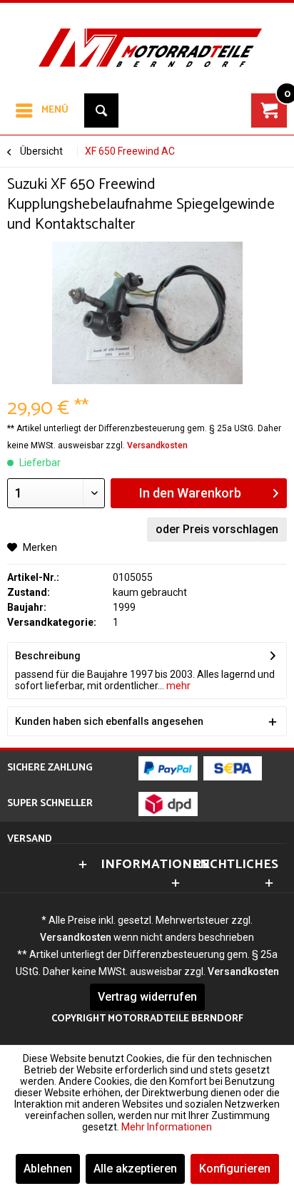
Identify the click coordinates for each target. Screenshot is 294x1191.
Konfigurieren (234, 1168)
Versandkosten (157, 445)
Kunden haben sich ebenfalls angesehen (109, 721)
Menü (55, 110)
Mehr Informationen (166, 1127)
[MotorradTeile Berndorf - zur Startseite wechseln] (147, 38)
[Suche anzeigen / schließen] (101, 110)
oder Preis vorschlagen (217, 529)
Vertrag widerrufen (147, 997)
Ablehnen (48, 1168)
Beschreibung (48, 655)
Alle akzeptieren (135, 1168)
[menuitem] (41, 110)
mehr (177, 685)
